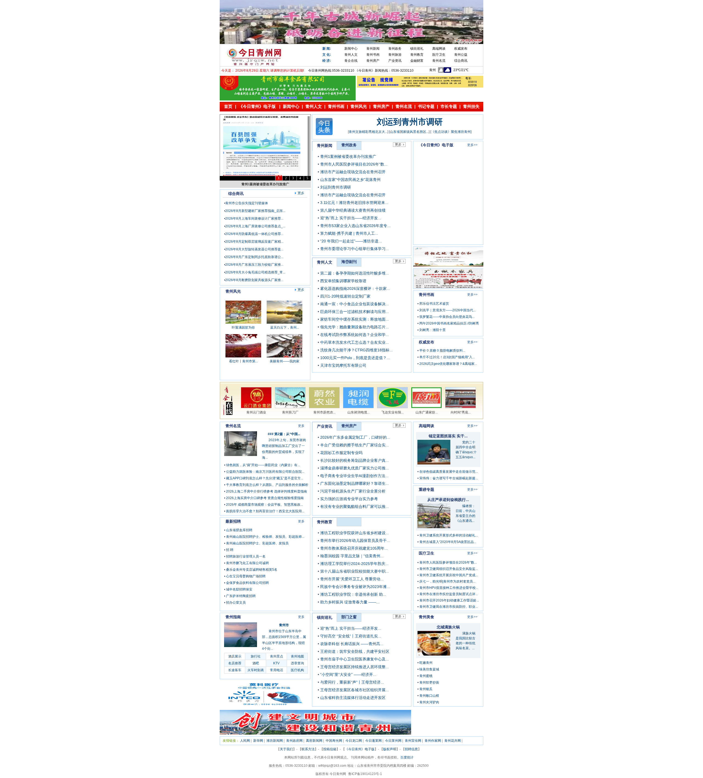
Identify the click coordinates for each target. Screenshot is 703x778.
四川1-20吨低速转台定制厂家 (345, 296)
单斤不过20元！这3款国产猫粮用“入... (447, 357)
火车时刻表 (255, 670)
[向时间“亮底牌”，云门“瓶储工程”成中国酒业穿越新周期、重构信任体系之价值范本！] (460, 407)
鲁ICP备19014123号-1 (365, 774)
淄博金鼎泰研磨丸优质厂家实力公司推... (354, 468)
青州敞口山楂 (429, 696)
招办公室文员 (236, 603)
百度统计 (407, 757)
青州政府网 (294, 741)
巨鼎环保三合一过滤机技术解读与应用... (354, 311)
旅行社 (256, 656)
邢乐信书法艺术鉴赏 (434, 304)
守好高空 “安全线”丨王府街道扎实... (350, 636)
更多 (301, 426)
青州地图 (297, 656)
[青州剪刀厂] (290, 407)
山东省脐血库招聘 (239, 530)
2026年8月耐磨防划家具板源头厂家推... (254, 280)
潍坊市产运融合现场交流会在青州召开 (353, 172)
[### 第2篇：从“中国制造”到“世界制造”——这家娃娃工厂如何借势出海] (240, 455)
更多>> (472, 145)
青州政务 (394, 49)
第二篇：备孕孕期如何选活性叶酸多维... (354, 273)
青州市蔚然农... (324, 412)
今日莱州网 (393, 741)
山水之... (284, 367)
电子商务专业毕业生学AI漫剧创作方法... (354, 476)
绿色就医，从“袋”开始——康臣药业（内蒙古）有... (263, 465)
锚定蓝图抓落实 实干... (448, 436)
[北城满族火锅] (433, 654)
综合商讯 (460, 61)
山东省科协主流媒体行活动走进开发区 (353, 697)
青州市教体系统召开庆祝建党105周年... (354, 548)
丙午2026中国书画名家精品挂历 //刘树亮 (449, 323)
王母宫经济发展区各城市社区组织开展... (354, 690)
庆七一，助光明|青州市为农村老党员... (447, 581)
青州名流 (438, 61)
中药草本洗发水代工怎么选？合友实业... (354, 342)
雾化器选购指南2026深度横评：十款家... (355, 288)
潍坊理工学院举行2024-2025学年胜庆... (354, 563)
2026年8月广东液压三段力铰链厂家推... (254, 265)
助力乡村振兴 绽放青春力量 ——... (350, 602)
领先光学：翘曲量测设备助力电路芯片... (354, 327)
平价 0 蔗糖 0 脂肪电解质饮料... (442, 350)
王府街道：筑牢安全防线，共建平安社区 (354, 651)
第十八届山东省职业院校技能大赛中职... (354, 571)
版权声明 (389, 749)
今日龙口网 (353, 741)
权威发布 (460, 49)
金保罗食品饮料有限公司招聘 (247, 583)
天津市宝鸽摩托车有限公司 (343, 365)
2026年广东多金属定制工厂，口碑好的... (355, 437)
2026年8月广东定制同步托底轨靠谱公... (254, 257)
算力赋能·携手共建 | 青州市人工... (349, 233)
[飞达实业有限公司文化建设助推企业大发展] (392, 407)
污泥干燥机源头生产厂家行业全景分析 (353, 491)
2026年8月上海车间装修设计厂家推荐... (254, 218)
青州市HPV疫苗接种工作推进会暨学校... (448, 588)
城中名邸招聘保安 (239, 589)
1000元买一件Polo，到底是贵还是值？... (355, 358)
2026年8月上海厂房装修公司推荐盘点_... (255, 226)
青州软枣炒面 (429, 682)
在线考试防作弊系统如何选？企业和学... (354, 334)
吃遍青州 (426, 663)
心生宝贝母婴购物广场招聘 (246, 576)
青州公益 (460, 55)
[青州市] (240, 646)
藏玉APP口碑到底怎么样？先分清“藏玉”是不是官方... (264, 478)
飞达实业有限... (392, 412)
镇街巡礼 (416, 49)
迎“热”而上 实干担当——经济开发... (350, 218)
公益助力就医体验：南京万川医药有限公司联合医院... (265, 472)
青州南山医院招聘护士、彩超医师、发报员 (257, 543)
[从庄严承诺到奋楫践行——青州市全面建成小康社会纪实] (433, 527)
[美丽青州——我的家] (284, 328)
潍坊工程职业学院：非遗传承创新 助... (353, 594)
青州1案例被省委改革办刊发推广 (265, 184)
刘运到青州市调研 (410, 121)
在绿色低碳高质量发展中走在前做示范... (448, 472)
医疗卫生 (438, 55)
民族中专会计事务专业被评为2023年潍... (355, 586)
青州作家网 (433, 741)
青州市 (284, 625)
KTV (276, 663)
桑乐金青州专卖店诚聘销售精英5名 (251, 570)
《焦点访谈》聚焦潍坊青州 (451, 132)
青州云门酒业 (256, 412)
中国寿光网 (334, 741)
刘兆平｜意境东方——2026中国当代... (447, 310)
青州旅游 (394, 55)
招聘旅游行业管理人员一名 (246, 556)
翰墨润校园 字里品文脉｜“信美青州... (352, 556)
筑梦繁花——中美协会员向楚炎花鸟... (447, 317)
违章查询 (297, 663)
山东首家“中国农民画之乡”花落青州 (350, 179)
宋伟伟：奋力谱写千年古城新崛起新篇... (448, 478)
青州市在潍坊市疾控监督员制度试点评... (448, 594)
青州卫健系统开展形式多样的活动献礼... (448, 535)
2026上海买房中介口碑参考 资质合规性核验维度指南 (265, 498)
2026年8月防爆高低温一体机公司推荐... (254, 234)
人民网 (245, 741)
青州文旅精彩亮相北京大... (368, 132)
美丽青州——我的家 (284, 333)
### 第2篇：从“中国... (284, 434)
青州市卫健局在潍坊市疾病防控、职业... (448, 607)
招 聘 (229, 550)
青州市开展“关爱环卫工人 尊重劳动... (352, 579)
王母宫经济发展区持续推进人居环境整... (354, 667)
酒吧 (255, 663)
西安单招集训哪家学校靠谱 (343, 281)
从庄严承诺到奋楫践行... (448, 499)
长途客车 (234, 670)
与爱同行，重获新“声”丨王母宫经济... (352, 682)
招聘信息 (411, 749)
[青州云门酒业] (256, 407)
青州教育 (416, 55)
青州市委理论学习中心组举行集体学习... (354, 249)
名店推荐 (234, 663)
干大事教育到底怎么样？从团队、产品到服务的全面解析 (267, 485)
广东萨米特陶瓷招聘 (241, 596)
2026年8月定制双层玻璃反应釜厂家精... (254, 242)
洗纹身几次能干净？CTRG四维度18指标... (356, 350)
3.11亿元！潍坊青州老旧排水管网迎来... (354, 202)
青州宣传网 (413, 741)
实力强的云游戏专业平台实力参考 (349, 499)
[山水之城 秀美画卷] (284, 362)
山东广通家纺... (426, 412)
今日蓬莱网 (373, 741)
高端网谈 (438, 49)
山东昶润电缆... (358, 412)
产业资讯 (394, 61)
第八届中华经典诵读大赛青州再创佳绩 (353, 210)
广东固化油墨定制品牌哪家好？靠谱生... (354, 483)
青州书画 (373, 55)
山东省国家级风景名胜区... (409, 132)
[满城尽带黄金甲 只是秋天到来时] (243, 362)
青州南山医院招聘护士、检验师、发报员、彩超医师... (265, 537)
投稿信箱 (329, 749)
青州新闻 (373, 49)
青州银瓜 (426, 689)
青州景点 (276, 656)
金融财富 (416, 61)
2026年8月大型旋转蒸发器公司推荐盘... (254, 249)
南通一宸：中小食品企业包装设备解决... (354, 304)
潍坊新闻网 (274, 741)
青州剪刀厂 (290, 412)
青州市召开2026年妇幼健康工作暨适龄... (449, 600)
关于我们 (286, 749)
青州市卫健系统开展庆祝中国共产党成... (448, 575)
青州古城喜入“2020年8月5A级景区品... (447, 542)
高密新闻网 (314, 741)
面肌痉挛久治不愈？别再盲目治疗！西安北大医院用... (265, 511)
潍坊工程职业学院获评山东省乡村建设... (354, 533)
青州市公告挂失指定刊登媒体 (246, 203)
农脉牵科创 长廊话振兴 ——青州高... (351, 644)
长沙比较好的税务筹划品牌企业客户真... (354, 460)
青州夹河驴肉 (429, 702)
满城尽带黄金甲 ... (243, 367)
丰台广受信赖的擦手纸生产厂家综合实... (354, 445)
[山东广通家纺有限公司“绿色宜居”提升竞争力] (426, 407)
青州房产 (373, 61)
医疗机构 (297, 670)
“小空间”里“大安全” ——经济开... (348, 674)
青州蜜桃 (426, 676)
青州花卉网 (452, 741)
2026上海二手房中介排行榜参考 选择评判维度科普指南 (266, 491)
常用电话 (276, 670)
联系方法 (308, 749)
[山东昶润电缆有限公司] (358, 407)
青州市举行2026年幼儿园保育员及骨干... (355, 540)
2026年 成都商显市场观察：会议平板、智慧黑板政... (264, 504)
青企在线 (351, 61)
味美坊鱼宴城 (429, 669)
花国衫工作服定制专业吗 (341, 452)
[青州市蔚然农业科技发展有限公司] (324, 407)
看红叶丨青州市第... (243, 333)
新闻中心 (351, 49)
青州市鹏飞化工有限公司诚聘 (247, 563)
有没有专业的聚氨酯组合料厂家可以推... (354, 506)
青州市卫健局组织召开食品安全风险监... (448, 569)
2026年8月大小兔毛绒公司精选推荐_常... (255, 272)
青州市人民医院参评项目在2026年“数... (353, 164)
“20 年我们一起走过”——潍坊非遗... (351, 241)
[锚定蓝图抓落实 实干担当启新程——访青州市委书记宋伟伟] (433, 463)
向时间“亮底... (461, 412)
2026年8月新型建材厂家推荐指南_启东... (255, 211)
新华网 (258, 741)
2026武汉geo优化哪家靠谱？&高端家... (448, 364)
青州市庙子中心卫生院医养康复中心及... (354, 659)
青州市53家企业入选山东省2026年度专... (355, 225)
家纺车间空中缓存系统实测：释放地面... (354, 319)
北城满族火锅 (448, 627)
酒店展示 (234, 656)
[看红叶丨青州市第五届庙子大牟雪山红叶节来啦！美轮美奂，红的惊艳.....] (243, 328)
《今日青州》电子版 (360, 749)
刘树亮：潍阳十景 (432, 330)
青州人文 (351, 55)
